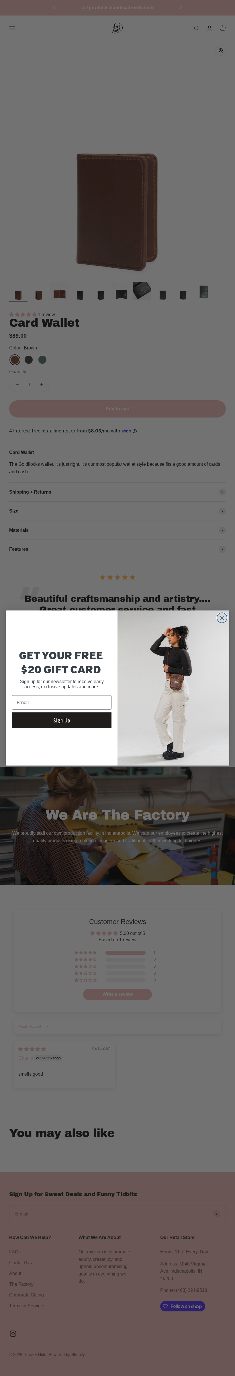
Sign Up (61, 720)
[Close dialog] (222, 618)
